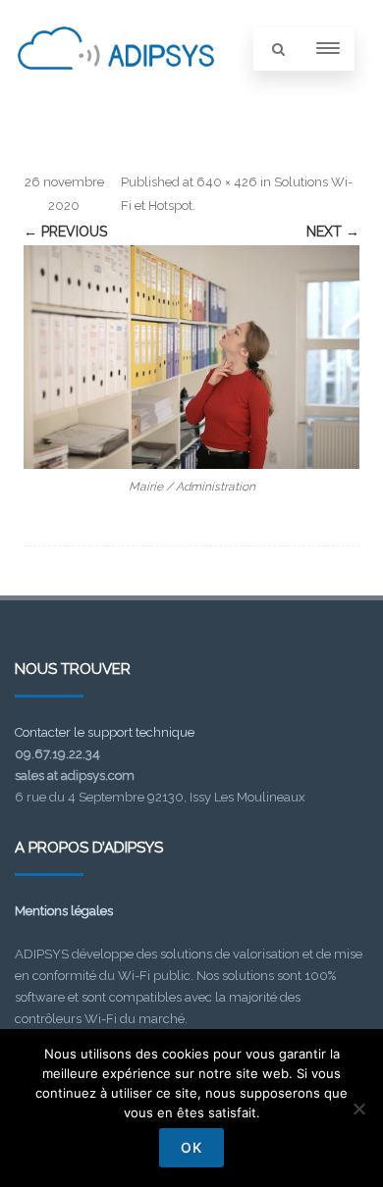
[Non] (358, 1108)
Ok (191, 1147)
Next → (332, 231)
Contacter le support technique (104, 732)
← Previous (65, 231)
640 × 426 (226, 182)
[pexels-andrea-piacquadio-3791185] (191, 357)
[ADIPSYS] (116, 91)
